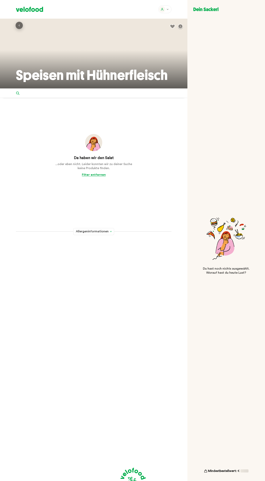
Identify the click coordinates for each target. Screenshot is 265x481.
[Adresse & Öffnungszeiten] (180, 26)
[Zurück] (19, 25)
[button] (164, 9)
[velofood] (29, 9)
